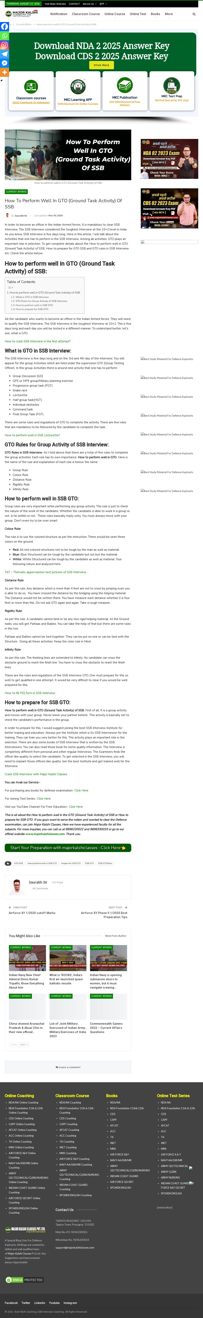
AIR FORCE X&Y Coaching (74, 1158)
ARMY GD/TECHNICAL (174, 1166)
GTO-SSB (18, 863)
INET (113, 1143)
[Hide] (1, 80)
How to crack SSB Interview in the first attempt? (38, 341)
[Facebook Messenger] (4, 63)
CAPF (113, 1119)
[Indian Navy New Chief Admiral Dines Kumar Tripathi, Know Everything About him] (27, 958)
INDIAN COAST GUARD (124, 1176)
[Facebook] (4, 26)
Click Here (81, 790)
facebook (11, 1303)
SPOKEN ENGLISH (121, 1187)
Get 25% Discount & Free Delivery (125, 103)
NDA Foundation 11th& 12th (127, 1108)
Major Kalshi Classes (19, 1253)
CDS (112, 1114)
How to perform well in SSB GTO (42, 863)
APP (102, 3)
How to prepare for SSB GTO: (32, 309)
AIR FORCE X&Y (119, 1154)
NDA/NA (115, 1102)
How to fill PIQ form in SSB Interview (30, 693)
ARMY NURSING (170, 1177)
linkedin (39, 1303)
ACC (113, 1131)
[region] (101, 77)
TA (112, 1137)
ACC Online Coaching (21, 1135)
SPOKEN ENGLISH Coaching (75, 1195)
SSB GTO (89, 863)
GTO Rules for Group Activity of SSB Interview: (41, 301)
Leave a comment (69, 1067)
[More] (4, 72)
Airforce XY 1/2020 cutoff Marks (32, 913)
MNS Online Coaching (21, 1147)
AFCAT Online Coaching (22, 1129)
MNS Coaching (67, 1153)
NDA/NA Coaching (70, 1102)
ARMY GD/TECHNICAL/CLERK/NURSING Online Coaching (28, 1178)
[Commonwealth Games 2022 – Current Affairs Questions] (108, 1007)
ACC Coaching (67, 1135)
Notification (58, 14)
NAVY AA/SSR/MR (120, 1160)
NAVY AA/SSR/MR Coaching (75, 1164)
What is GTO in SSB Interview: (32, 297)
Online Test (138, 14)
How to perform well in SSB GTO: (34, 305)
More (169, 14)
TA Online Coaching (20, 1141)
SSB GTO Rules (105, 863)
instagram (70, 1303)
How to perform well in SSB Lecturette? (32, 435)
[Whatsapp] (4, 35)
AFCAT (114, 1125)
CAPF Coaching (68, 1124)
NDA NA (166, 1102)
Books (155, 14)
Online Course (114, 14)
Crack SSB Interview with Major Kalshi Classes (36, 774)
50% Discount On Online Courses (78, 103)
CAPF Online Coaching (22, 1124)
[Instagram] (4, 44)
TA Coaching (66, 1141)
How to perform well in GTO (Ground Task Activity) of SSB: (45, 293)
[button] (101, 73)
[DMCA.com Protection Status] (24, 1280)
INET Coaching (68, 1147)
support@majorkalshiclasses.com (75, 1247)
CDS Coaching (67, 1118)
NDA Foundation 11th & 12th (178, 1108)
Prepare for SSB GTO (70, 863)
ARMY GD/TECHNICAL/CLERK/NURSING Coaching (79, 1175)
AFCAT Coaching (69, 1129)
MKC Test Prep (171, 96)
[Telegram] (4, 54)
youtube (54, 1303)
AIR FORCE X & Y (171, 1154)
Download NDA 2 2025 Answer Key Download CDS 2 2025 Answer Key (101, 50)
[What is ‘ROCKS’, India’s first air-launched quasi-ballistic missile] (68, 958)
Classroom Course (86, 14)
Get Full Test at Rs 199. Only (172, 100)
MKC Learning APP (78, 100)
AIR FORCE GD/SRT (122, 1181)
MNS (113, 1148)
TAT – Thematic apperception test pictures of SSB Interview (45, 572)
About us (88, 3)
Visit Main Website (55, 3)
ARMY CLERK (168, 1171)
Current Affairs (16, 191)
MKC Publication (124, 97)
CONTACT (74, 3)
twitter (26, 1303)
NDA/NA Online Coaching (23, 1102)
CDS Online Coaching (21, 1118)
